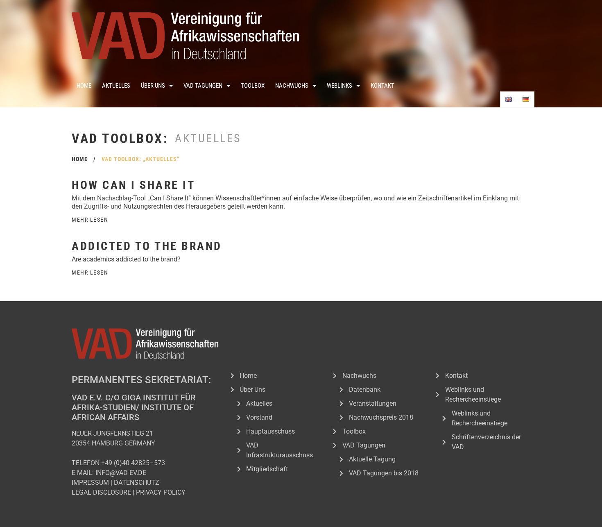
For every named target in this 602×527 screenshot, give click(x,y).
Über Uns (153, 85)
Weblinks (339, 85)
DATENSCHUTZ (136, 482)
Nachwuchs (291, 85)
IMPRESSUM (90, 482)
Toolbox (253, 85)
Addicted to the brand (147, 246)
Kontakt (382, 85)
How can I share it (133, 185)
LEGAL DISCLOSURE (101, 492)
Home (84, 85)
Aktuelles (116, 85)
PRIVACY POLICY (161, 492)
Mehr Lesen (90, 219)
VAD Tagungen (202, 85)
